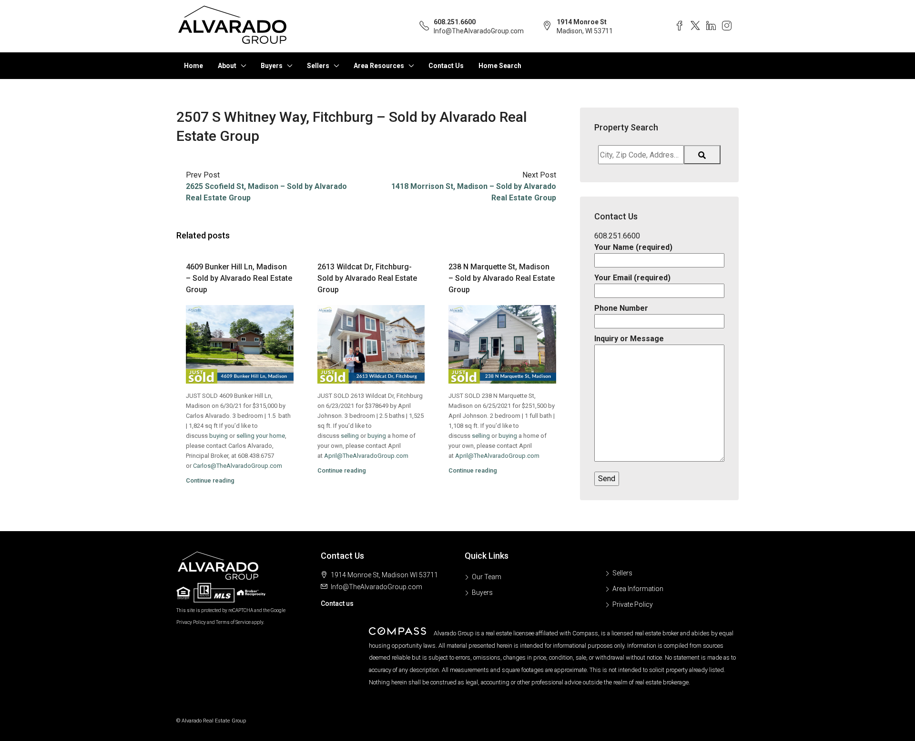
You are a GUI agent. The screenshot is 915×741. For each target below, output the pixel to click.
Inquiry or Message (629, 338)
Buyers (272, 65)
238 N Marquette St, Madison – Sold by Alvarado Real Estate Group (501, 278)
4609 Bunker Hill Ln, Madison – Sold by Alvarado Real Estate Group (239, 278)
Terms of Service (233, 622)
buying (218, 435)
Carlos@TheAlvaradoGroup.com (237, 465)
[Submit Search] (702, 154)
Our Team (486, 577)
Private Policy (632, 604)
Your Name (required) (633, 247)
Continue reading (210, 480)
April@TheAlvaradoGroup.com (366, 455)
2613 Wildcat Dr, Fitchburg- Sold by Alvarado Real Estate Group (367, 278)
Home (193, 65)
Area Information (637, 589)
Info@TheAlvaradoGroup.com (479, 31)
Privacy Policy (191, 622)
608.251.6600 (455, 22)
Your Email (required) (632, 277)
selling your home (260, 435)
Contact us (337, 603)
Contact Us (446, 65)
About (227, 65)
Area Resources (379, 65)
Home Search (499, 65)
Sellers (318, 65)
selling (350, 435)
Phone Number (621, 308)
